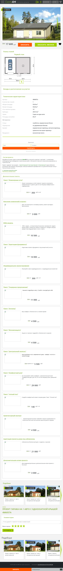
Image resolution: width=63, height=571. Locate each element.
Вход (54, 2)
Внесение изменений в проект (14, 202)
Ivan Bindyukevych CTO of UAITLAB (45, 564)
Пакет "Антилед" (9, 309)
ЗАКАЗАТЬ (25, 45)
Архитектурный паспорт (12, 416)
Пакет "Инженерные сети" (13, 180)
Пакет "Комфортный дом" (13, 373)
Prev (5, 23)
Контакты (45, 2)
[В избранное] (60, 44)
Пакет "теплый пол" (10, 394)
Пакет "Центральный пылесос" (14, 351)
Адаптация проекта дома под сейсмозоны (19, 439)
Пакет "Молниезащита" (12, 330)
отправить (7, 530)
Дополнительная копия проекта (15, 460)
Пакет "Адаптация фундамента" (15, 244)
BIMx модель (8, 223)
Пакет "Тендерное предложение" (15, 287)
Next (58, 23)
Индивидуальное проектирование (16, 266)
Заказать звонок (45, 45)
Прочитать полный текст (9, 171)
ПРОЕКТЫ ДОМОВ (23, 2)
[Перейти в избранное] (60, 1)
